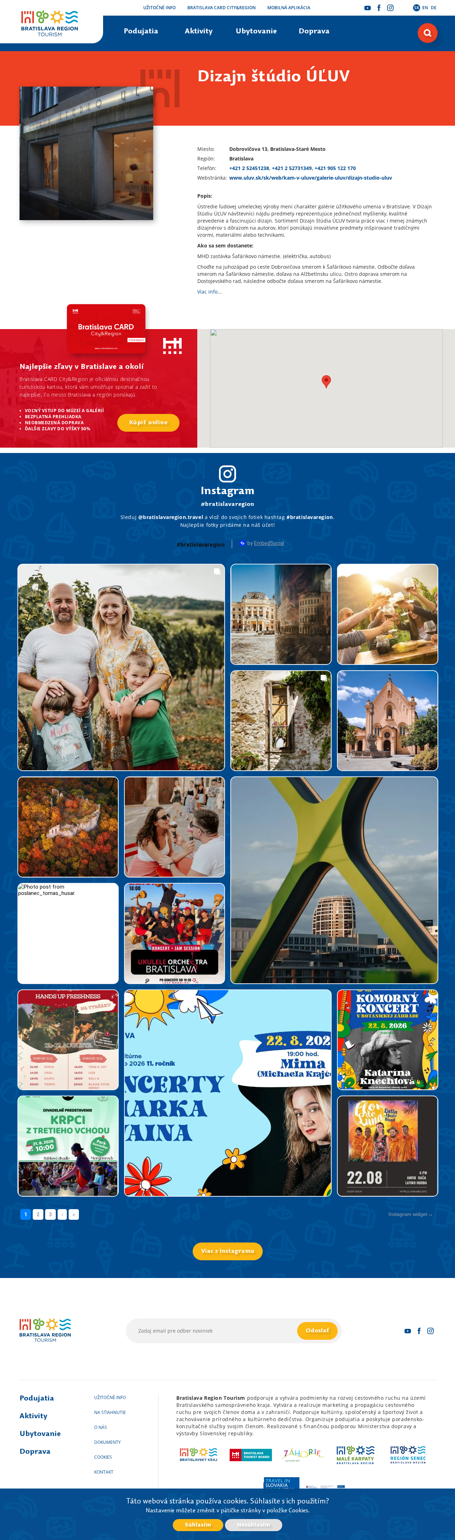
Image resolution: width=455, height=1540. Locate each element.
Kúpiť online (148, 423)
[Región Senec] (408, 1454)
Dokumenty (107, 1442)
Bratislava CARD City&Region (221, 8)
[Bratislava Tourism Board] (251, 1454)
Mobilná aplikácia (288, 8)
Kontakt (103, 1472)
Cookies (103, 1457)
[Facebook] (379, 8)
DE (434, 8)
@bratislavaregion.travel (170, 517)
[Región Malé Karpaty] (355, 1454)
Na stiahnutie (110, 1412)
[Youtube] (367, 8)
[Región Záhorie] (303, 1454)
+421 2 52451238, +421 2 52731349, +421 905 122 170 (292, 168)
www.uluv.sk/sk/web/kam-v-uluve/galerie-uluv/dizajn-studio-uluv (310, 177)
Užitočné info (159, 8)
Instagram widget (408, 1214)
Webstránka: (212, 177)
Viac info (207, 291)
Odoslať (317, 1331)
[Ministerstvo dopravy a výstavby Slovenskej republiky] (325, 1486)
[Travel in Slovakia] (281, 1486)
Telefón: (206, 168)
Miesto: (206, 149)
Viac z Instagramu (227, 1251)
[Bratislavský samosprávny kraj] (198, 1454)
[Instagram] (390, 8)
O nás (100, 1427)
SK (416, 8)
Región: (206, 158)
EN (425, 8)
